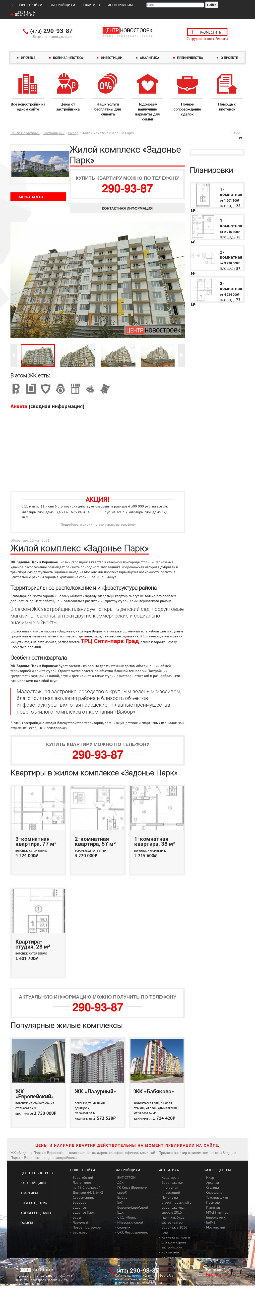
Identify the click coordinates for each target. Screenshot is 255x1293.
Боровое (79, 1202)
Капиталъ (213, 1207)
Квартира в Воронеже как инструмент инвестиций (173, 1185)
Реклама (221, 38)
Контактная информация (127, 208)
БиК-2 (210, 1222)
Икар (210, 1177)
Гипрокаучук (215, 1217)
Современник (83, 1197)
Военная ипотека (68, 58)
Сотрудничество (199, 38)
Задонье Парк (84, 1212)
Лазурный (80, 1222)
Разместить (210, 32)
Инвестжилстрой (130, 1222)
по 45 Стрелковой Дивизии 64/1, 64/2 (88, 1190)
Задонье (79, 1207)
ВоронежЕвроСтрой (132, 1207)
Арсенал (212, 1182)
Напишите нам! (217, 1274)
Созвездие (214, 1192)
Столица (212, 1187)
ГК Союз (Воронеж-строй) (132, 1190)
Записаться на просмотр (30, 198)
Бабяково (80, 1232)
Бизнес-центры (34, 1203)
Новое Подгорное (87, 1227)
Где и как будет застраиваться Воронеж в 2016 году (174, 1225)
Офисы (26, 1223)
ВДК (120, 1212)
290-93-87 (51, 31)
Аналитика (149, 58)
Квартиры (91, 5)
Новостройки (82, 1170)
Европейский (83, 1177)
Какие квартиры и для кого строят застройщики (176, 1242)
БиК (120, 1202)
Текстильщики (217, 1197)
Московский (215, 1227)
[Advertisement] (97, 453)
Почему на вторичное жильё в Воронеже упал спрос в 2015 (176, 1205)
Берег (77, 1217)
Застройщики (62, 5)
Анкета (18, 406)
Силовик (123, 1227)
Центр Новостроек (25, 133)
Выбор (73, 133)
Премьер (213, 1202)
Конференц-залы (35, 1213)
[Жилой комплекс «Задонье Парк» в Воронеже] (38, 355)
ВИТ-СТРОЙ (126, 1177)
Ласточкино (82, 1182)
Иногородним (120, 5)
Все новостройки (26, 5)
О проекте (229, 58)
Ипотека (28, 58)
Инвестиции (111, 58)
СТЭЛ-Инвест (127, 1217)
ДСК (120, 1182)
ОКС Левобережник (132, 1232)
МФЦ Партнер (217, 1212)
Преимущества (190, 58)
